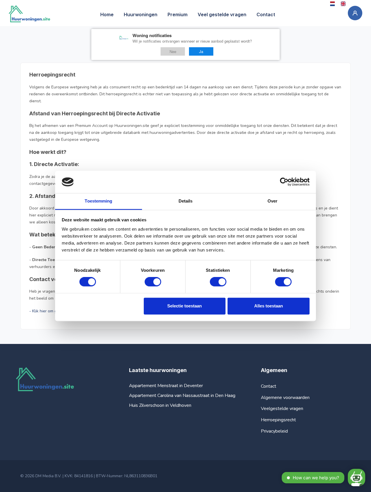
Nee (173, 51)
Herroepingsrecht (278, 420)
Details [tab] (186, 200)
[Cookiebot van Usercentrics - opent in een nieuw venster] (284, 182)
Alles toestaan (268, 305)
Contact (268, 386)
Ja (201, 51)
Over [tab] (272, 200)
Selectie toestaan (184, 305)
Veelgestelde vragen (282, 408)
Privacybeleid (274, 431)
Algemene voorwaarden (285, 397)
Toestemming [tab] (98, 200)
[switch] (153, 282)
